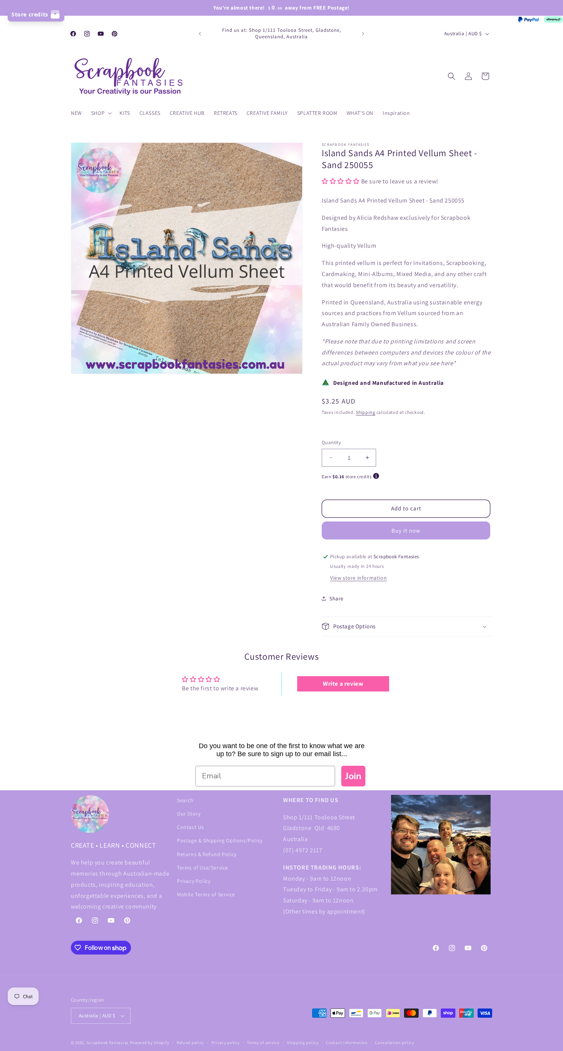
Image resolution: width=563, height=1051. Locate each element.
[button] (101, 113)
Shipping (365, 412)
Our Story (188, 813)
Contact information (346, 1042)
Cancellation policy (394, 1042)
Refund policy (190, 1042)
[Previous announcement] (199, 33)
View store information (358, 577)
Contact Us (190, 827)
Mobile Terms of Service (206, 894)
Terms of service (263, 1042)
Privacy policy (225, 1042)
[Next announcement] (363, 33)
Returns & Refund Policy (207, 854)
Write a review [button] (343, 684)
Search (185, 800)
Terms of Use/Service (202, 867)
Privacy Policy (193, 881)
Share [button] (336, 598)
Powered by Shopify (149, 1042)
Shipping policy (303, 1042)
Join (353, 776)
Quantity (331, 442)
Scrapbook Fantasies (108, 1042)
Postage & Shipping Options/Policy (220, 840)
